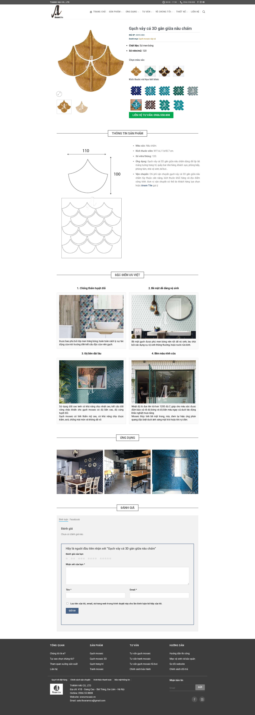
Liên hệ (195, 11)
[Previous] (60, 62)
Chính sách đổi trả (179, 669)
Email (133, 590)
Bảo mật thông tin (122, 680)
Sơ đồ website (177, 664)
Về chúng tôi (163, 11)
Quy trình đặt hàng (59, 680)
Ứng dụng (131, 11)
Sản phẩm (114, 11)
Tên (68, 590)
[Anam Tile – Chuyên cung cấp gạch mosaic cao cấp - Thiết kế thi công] (65, 11)
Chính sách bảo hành (140, 669)
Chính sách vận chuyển (80, 680)
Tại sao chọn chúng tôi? (62, 658)
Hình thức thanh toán (102, 680)
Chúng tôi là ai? (58, 653)
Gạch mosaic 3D (98, 658)
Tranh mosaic (96, 669)
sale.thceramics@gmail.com (91, 700)
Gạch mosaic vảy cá (147, 39)
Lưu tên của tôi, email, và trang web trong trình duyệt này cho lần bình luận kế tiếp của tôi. (116, 603)
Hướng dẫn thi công (180, 653)
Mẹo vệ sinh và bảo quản (182, 658)
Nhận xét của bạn (75, 564)
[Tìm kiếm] (203, 12)
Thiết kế (181, 11)
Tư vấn (146, 11)
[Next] (121, 62)
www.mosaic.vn (88, 697)
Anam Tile (146, 185)
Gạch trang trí (96, 664)
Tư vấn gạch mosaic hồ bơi (143, 664)
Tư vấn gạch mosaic (140, 653)
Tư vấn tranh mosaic (140, 658)
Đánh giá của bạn (74, 554)
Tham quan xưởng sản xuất (64, 664)
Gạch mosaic (96, 653)
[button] (151, 115)
